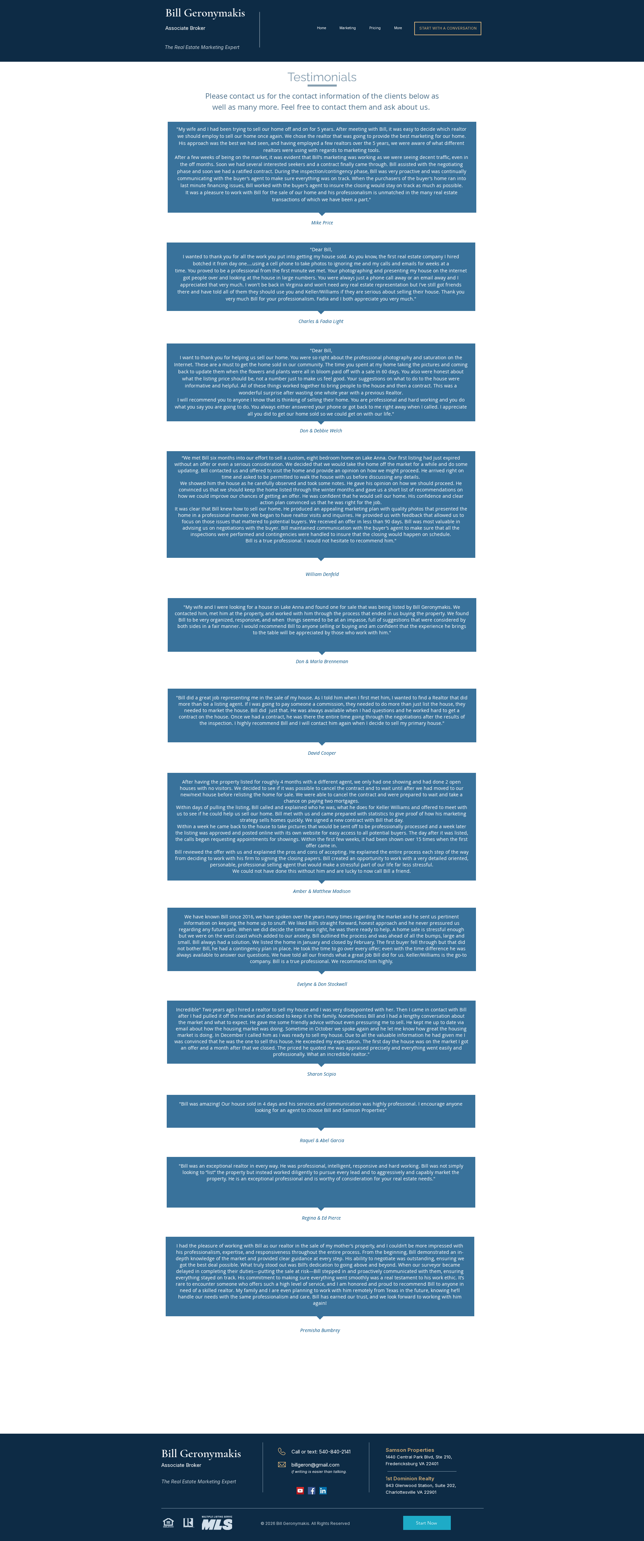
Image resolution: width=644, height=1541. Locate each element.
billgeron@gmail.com (315, 1465)
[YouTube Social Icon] (300, 1490)
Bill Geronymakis (201, 1453)
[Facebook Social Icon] (311, 1490)
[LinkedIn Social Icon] (323, 1490)
